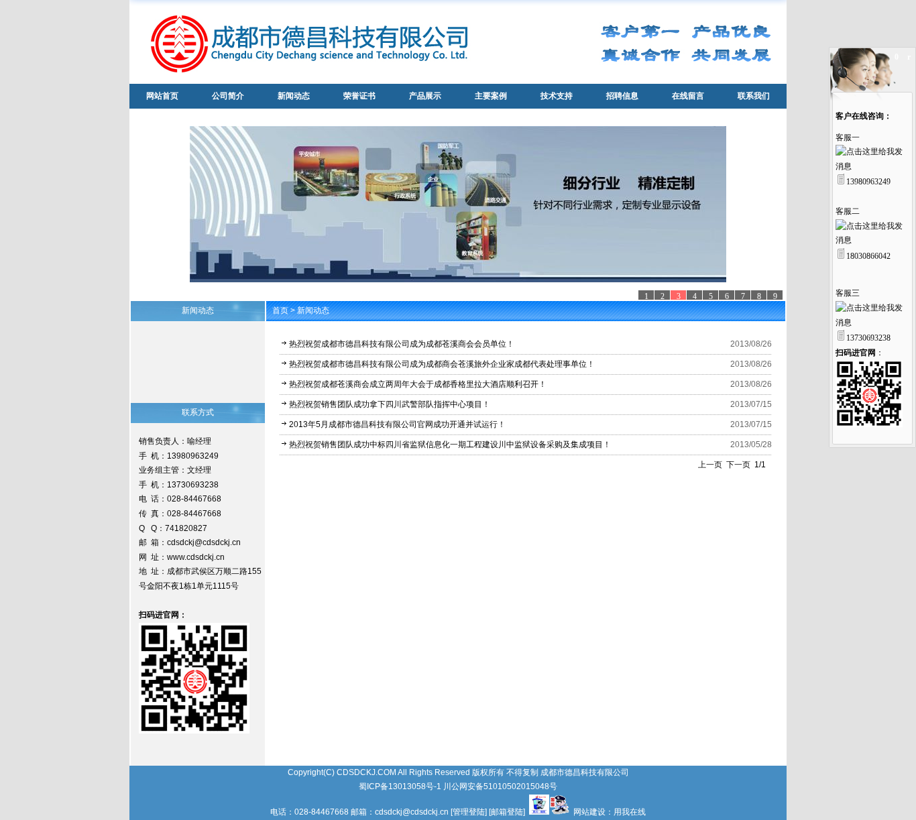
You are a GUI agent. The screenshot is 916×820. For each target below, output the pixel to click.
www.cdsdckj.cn (196, 557)
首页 (280, 310)
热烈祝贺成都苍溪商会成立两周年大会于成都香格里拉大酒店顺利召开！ (418, 384)
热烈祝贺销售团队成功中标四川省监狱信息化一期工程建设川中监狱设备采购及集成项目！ (450, 444)
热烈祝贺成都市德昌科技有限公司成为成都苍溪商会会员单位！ (401, 344)
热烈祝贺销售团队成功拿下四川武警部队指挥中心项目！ (389, 404)
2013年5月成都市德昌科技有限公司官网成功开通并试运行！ (397, 424)
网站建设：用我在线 (609, 812)
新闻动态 (313, 310)
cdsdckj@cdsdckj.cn (204, 542)
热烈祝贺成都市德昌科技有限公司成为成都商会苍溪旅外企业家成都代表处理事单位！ (442, 364)
